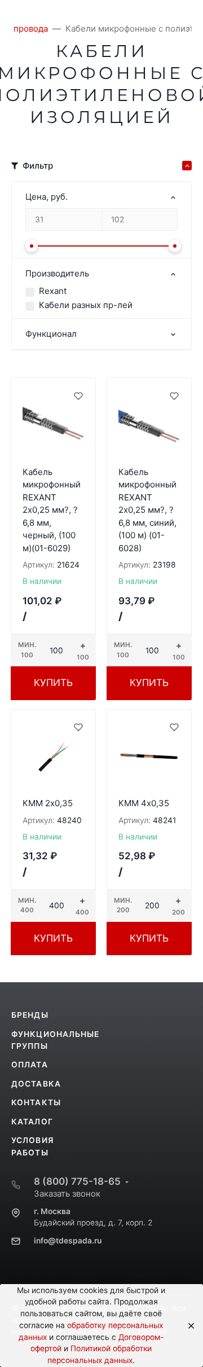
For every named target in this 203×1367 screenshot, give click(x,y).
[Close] (187, 1326)
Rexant (53, 290)
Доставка (36, 1083)
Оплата (29, 1064)
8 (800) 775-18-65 (77, 1181)
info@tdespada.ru (68, 1240)
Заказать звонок (67, 1193)
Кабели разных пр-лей (86, 305)
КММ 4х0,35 (143, 803)
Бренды (29, 1014)
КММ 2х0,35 (48, 803)
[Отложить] (78, 395)
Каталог (32, 1121)
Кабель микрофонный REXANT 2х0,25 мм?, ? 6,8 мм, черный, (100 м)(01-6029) (52, 510)
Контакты (36, 1102)
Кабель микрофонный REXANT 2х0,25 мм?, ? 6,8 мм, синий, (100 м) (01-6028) (147, 510)
